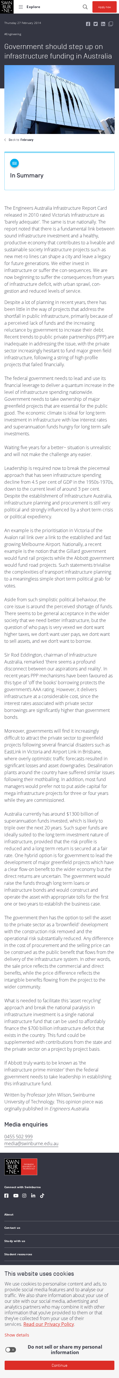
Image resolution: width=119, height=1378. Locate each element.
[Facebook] (6, 1196)
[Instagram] (24, 1196)
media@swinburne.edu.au (31, 1143)
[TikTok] (42, 1196)
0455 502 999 (18, 1136)
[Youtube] (15, 1196)
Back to (21, 139)
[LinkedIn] (33, 1196)
